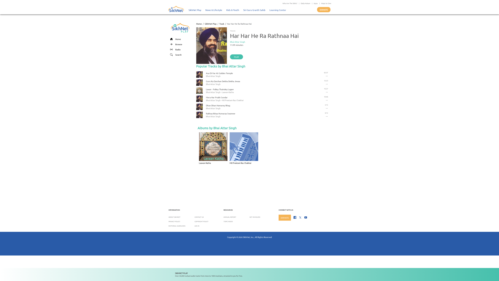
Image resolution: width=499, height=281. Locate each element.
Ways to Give (326, 3)
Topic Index (228, 221)
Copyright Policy (201, 221)
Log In (197, 226)
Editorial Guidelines (177, 226)
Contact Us (199, 217)
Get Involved (255, 217)
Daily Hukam (305, 3)
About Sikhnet (174, 217)
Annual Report (230, 217)
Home (199, 23)
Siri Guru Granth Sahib (254, 10)
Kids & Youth (232, 10)
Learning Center (278, 10)
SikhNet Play (195, 10)
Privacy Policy (174, 221)
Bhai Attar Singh (237, 41)
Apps (316, 3)
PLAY (236, 57)
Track (221, 23)
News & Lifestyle (213, 10)
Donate (324, 9)
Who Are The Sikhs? (290, 3)
